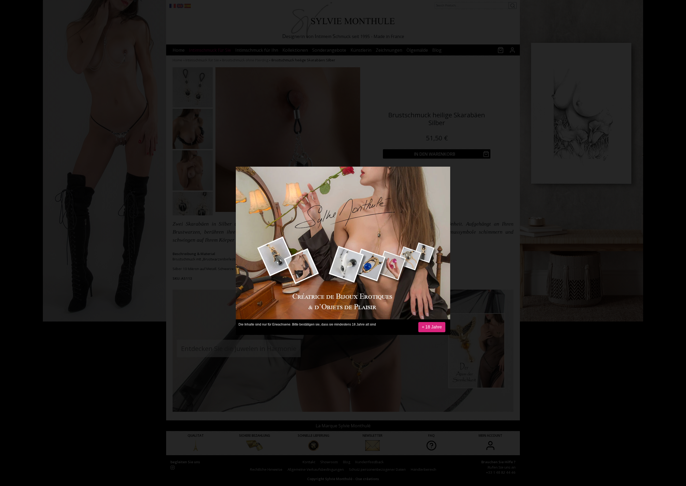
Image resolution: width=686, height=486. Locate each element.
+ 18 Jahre (432, 327)
